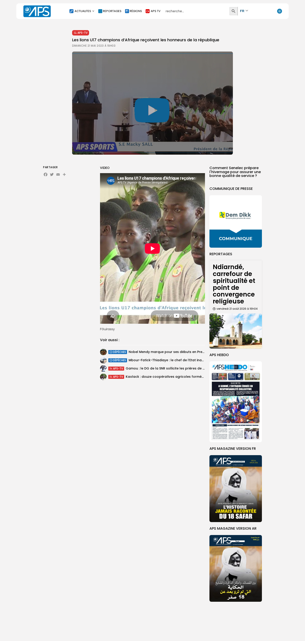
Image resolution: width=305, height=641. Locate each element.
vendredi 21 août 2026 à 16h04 (237, 308)
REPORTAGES (112, 11)
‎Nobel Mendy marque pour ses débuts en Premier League (175, 352)
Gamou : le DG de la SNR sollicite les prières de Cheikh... (170, 368)
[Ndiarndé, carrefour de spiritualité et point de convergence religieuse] (235, 331)
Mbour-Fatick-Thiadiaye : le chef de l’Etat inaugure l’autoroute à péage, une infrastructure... (203, 360)
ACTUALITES (83, 11)
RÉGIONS (136, 11)
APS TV (156, 11)
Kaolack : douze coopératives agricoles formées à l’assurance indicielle (184, 377)
